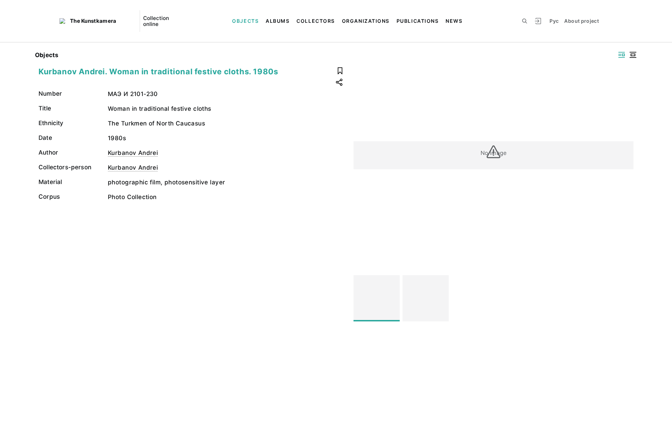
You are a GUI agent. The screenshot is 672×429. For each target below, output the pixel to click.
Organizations (366, 21)
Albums (277, 21)
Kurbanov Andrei (133, 152)
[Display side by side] (621, 54)
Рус (554, 21)
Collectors (315, 21)
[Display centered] (632, 54)
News (454, 21)
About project (581, 21)
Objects (245, 21)
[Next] (625, 298)
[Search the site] (524, 21)
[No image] (377, 298)
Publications (418, 21)
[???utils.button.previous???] (362, 298)
